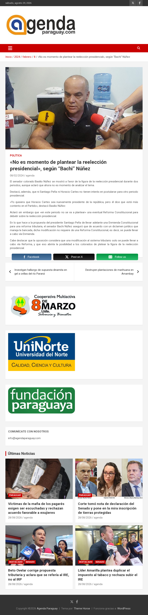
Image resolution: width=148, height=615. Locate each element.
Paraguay (15, 495)
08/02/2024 (17, 175)
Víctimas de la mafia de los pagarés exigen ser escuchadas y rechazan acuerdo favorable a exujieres (36, 508)
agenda (30, 175)
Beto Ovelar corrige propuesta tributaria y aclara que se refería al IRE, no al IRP (38, 574)
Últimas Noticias (21, 453)
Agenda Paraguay (47, 608)
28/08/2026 (15, 517)
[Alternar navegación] (10, 48)
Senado (30, 562)
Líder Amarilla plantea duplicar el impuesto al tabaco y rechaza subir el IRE (107, 574)
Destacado (16, 562)
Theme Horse (82, 608)
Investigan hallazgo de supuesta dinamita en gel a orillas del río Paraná (40, 271)
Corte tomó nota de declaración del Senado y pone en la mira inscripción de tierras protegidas (107, 508)
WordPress (123, 608)
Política (16, 155)
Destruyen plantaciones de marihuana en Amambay (109, 271)
